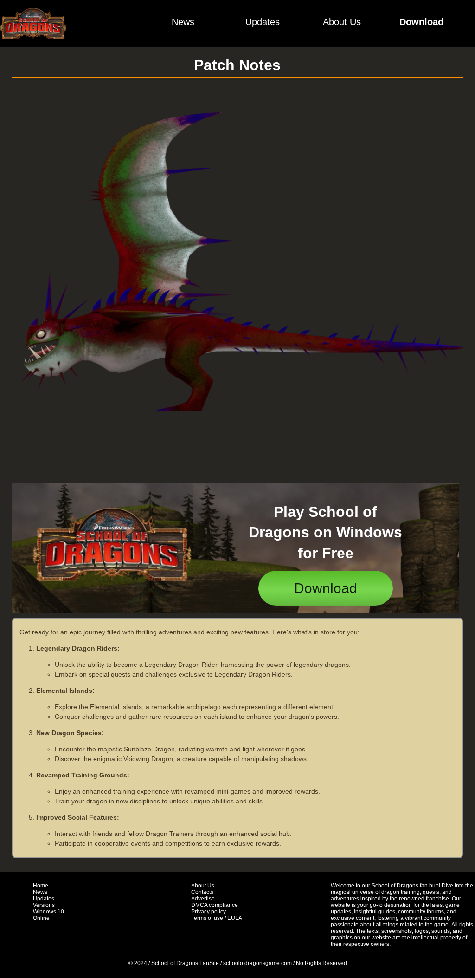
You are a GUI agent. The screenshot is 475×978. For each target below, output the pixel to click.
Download (421, 22)
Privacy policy (208, 911)
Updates (262, 22)
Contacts (202, 892)
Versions (44, 905)
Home (40, 885)
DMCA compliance (214, 905)
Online (41, 918)
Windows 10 (48, 911)
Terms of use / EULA (216, 918)
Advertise (203, 898)
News (183, 22)
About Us (342, 22)
